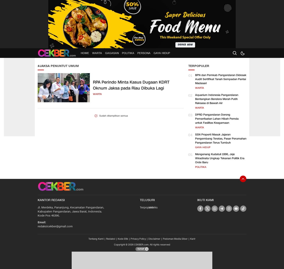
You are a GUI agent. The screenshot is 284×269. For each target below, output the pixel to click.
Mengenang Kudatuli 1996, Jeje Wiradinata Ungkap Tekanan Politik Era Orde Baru (219, 158)
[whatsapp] (215, 209)
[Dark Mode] (242, 53)
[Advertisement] (19, 77)
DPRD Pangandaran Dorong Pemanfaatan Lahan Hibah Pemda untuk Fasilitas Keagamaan (217, 119)
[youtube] (236, 209)
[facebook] (200, 209)
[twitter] (207, 209)
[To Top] (243, 179)
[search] (235, 53)
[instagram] (229, 209)
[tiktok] (243, 209)
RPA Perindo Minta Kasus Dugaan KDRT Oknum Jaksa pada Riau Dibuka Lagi (131, 85)
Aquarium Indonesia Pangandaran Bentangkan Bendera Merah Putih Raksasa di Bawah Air (216, 99)
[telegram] (222, 209)
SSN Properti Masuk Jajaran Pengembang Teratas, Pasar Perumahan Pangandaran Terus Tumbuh (220, 139)
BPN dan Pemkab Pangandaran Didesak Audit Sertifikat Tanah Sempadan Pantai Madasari (220, 79)
